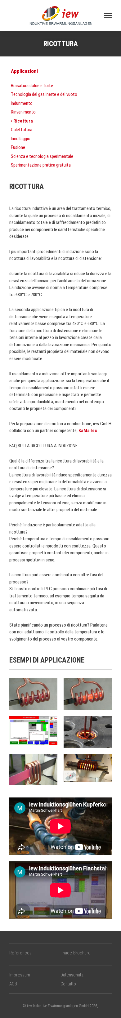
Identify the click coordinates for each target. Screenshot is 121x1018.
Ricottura (23, 121)
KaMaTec (87, 430)
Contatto (68, 984)
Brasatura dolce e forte (32, 85)
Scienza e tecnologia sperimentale (42, 156)
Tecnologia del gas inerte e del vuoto (44, 94)
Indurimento (22, 103)
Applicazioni (24, 71)
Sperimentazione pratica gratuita (41, 165)
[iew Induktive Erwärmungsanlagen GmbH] (60, 15)
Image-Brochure (75, 953)
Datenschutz (71, 975)
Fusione (18, 147)
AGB (13, 984)
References (20, 953)
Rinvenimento (23, 112)
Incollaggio (20, 138)
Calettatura (21, 129)
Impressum (19, 975)
